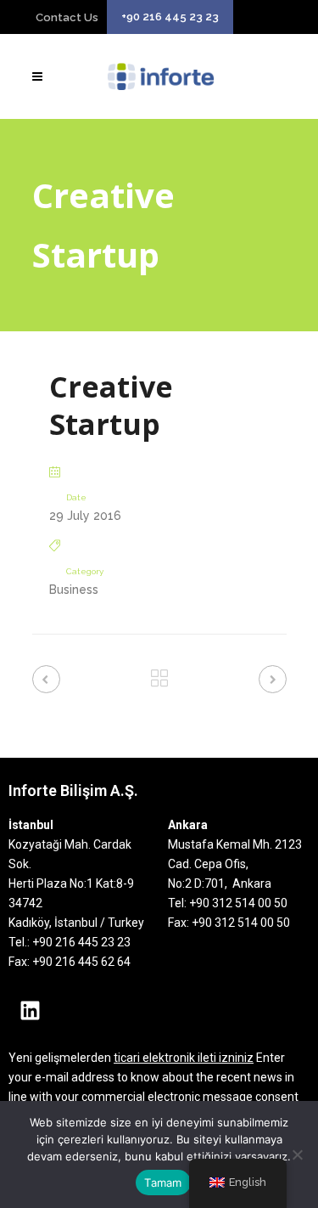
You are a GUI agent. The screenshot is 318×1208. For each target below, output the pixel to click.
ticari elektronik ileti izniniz (184, 1057)
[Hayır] (296, 1154)
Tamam (162, 1182)
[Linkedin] (29, 1010)
